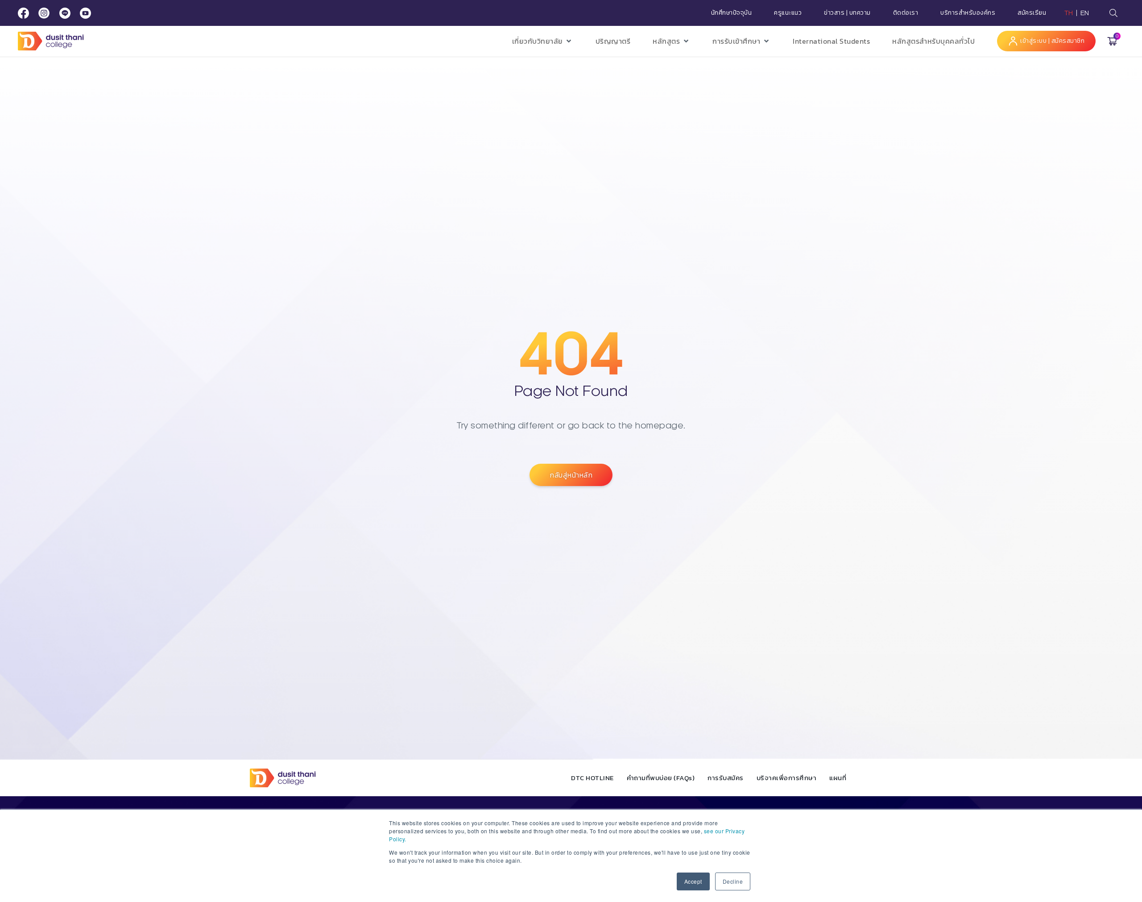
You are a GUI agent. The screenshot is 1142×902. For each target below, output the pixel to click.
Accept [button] (693, 881)
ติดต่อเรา (906, 12)
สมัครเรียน (1032, 12)
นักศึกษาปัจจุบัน (731, 12)
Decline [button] (733, 881)
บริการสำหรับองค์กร (967, 12)
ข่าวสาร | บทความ (847, 12)
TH (1068, 13)
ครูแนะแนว (788, 12)
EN (1084, 13)
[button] (542, 41)
